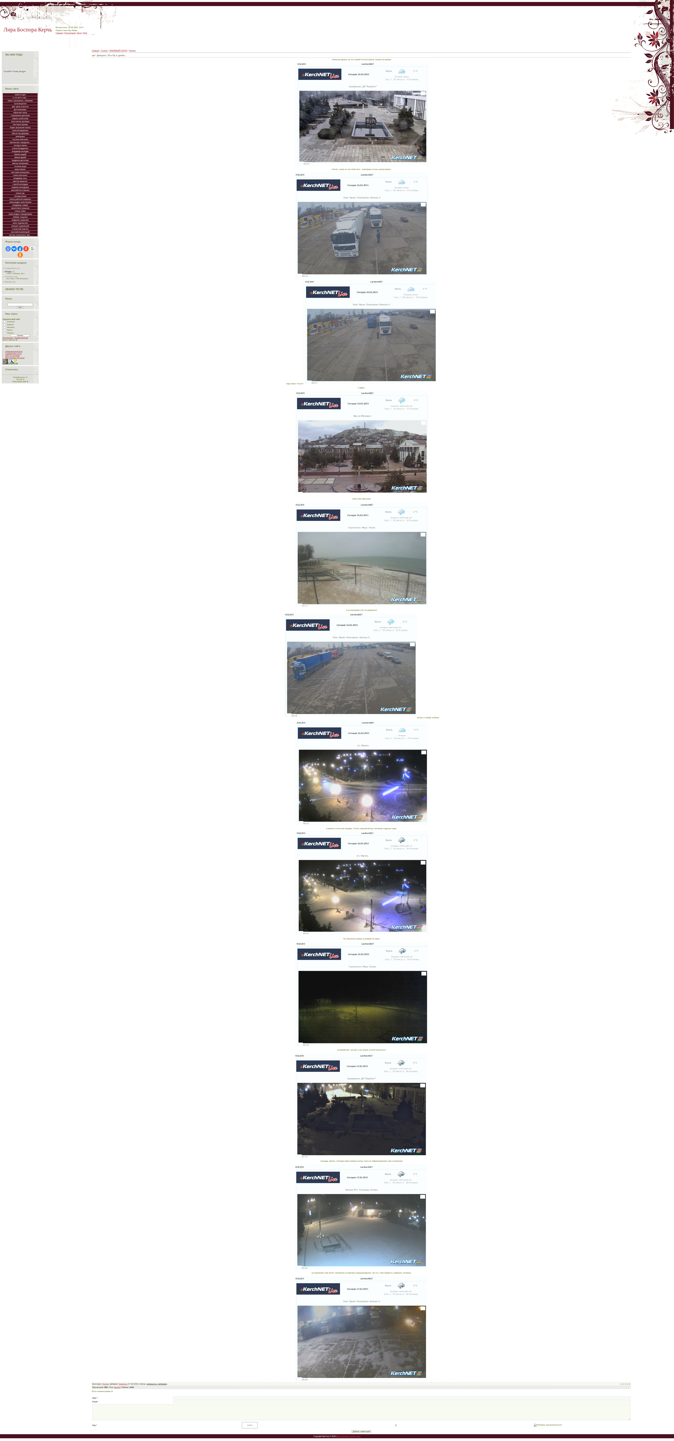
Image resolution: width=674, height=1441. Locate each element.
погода (117, 1387)
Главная (59, 33)
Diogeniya (123, 1384)
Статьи (104, 51)
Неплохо (11, 327)
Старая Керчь (11, 268)
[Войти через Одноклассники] (20, 255)
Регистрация (70, 33)
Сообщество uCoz (13, 354)
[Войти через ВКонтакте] (14, 248)
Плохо (9, 330)
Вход (79, 33)
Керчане (8, 282)
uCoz (358, 1436)
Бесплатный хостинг (346, 1436)
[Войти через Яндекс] (26, 248)
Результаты (8, 338)
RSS (85, 33)
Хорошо (10, 324)
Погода (8, 272)
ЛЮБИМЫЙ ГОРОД (118, 51)
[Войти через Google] (32, 249)
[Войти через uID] (8, 248)
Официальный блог (14, 351)
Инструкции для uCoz (15, 358)
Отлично (11, 322)
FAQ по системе (12, 356)
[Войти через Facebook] (20, 248)
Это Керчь (9, 277)
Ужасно (10, 333)
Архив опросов (21, 338)
